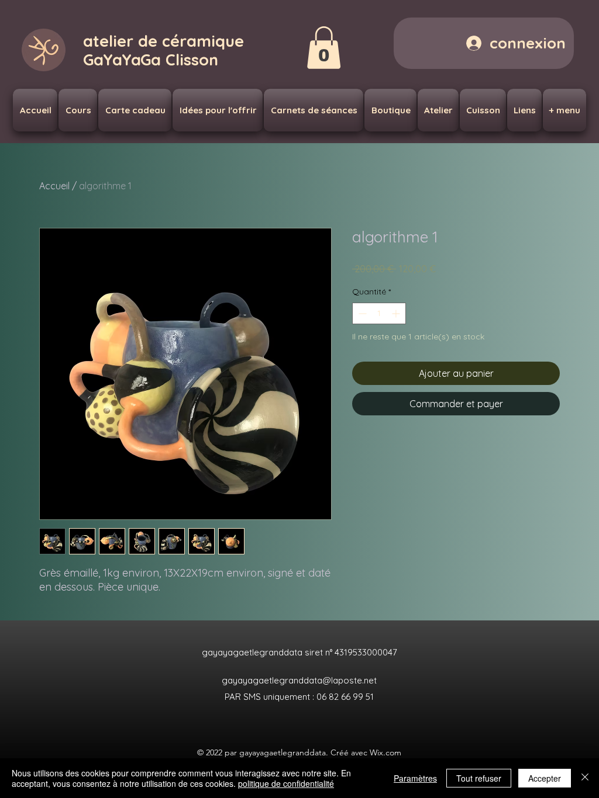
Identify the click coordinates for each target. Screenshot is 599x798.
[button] (324, 47)
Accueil (54, 186)
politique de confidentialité (286, 783)
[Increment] (397, 313)
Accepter (544, 778)
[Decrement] (361, 313)
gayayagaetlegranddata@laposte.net (299, 680)
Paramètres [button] (415, 778)
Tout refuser (478, 778)
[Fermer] (585, 778)
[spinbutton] (379, 313)
